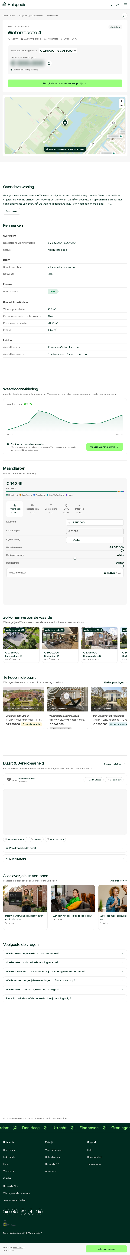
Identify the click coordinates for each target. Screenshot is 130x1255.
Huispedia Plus (10, 1186)
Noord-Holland (9, 16)
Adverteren (51, 1171)
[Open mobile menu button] (125, 4)
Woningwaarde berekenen (17, 1193)
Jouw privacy (94, 1164)
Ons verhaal (9, 1150)
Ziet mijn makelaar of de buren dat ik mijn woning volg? (38, 998)
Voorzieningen (57, 839)
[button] (65, 122)
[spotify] (14, 1212)
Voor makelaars (53, 1150)
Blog (5, 1164)
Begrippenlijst (94, 1157)
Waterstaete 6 (35, 1233)
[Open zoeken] (110, 4)
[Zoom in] (121, 100)
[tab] (14, 509)
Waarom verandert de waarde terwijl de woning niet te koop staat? (45, 971)
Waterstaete (52, 16)
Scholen (38, 839)
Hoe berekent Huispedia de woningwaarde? (32, 962)
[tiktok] (31, 1212)
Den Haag (39, 1127)
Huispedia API (52, 1164)
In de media (9, 1157)
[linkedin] (39, 1212)
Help (89, 1150)
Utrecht (67, 1127)
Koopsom (11, 521)
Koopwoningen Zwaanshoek (31, 16)
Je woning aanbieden (14, 1200)
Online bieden (52, 1157)
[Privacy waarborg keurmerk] (9, 1223)
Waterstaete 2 (17, 1233)
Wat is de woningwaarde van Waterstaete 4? (32, 953)
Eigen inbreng (13, 539)
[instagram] (23, 1212)
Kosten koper (13, 530)
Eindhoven (97, 1127)
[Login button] (118, 4)
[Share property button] (124, 15)
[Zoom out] (121, 105)
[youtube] (6, 1212)
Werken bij (8, 1171)
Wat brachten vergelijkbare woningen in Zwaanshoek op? (40, 980)
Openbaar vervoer (16, 839)
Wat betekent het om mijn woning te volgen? (32, 989)
